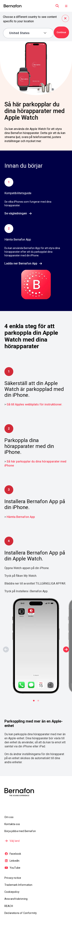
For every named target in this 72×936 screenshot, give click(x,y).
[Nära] (65, 18)
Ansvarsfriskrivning (16, 898)
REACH (8, 906)
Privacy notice (12, 877)
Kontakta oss (12, 824)
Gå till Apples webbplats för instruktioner (34, 404)
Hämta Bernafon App (21, 517)
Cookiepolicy (11, 891)
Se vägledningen (15, 213)
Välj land (15, 840)
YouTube (15, 867)
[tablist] (36, 700)
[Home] (12, 6)
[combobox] (25, 33)
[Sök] (57, 6)
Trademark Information (18, 884)
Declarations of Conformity (20, 913)
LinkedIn (14, 860)
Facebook (15, 853)
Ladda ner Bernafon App (20, 263)
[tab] (34, 700)
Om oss (8, 817)
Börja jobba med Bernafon (20, 831)
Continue (61, 32)
